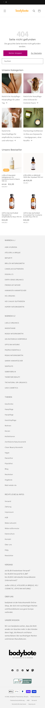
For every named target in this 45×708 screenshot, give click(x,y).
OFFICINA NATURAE (12, 344)
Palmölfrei (9, 458)
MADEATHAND (10, 328)
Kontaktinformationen (19, 704)
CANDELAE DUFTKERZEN (14, 269)
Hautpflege (9, 415)
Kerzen (7, 431)
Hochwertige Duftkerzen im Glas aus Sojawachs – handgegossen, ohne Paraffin (33, 136)
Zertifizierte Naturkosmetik (15, 442)
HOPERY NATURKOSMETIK (14, 307)
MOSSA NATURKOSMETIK (14, 334)
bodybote (13, 696)
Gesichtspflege (10, 420)
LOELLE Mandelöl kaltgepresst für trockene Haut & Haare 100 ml (11, 178)
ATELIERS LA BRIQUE (13, 252)
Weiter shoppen (15, 53)
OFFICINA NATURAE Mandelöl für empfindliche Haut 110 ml (11, 215)
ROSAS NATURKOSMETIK (14, 355)
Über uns (8, 544)
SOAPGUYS (9, 366)
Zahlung (8, 507)
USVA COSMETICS (11, 388)
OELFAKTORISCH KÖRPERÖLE (16, 339)
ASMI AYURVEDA (11, 247)
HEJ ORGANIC (10, 296)
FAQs (7, 550)
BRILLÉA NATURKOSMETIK (15, 263)
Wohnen (8, 426)
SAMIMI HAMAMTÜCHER (14, 361)
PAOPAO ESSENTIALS (13, 350)
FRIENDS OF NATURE (12, 285)
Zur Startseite (36, 53)
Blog (6, 469)
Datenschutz (10, 534)
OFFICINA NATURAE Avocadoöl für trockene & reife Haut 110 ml (32, 215)
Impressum (9, 512)
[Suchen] (40, 61)
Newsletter (9, 555)
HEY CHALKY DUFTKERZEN (15, 301)
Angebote (8, 480)
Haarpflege (9, 409)
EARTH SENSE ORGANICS (14, 280)
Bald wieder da (10, 485)
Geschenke (9, 404)
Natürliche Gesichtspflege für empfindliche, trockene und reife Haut (11, 136)
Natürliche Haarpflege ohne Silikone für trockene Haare (32, 99)
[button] (4, 11)
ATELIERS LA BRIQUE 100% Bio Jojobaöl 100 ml (33, 176)
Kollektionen (10, 436)
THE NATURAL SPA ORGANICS (16, 382)
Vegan (7, 453)
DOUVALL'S (9, 274)
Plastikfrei (9, 463)
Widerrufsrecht (10, 523)
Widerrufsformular (12, 528)
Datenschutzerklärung (17, 700)
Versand (8, 501)
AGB (6, 517)
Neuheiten (9, 474)
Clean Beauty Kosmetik (14, 447)
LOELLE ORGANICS (12, 323)
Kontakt (8, 539)
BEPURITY (8, 258)
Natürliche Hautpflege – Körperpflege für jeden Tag (11, 99)
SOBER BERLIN (10, 372)
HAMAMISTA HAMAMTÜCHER (15, 290)
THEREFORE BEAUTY (12, 377)
